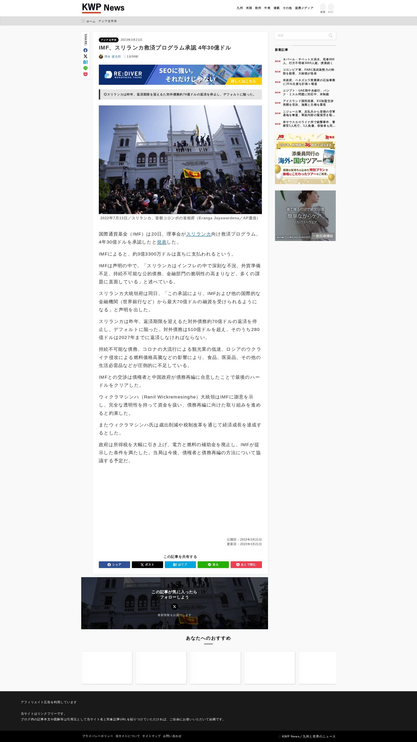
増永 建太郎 (112, 56)
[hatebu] (85, 62)
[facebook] (85, 50)
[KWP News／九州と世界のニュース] (103, 8)
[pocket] (85, 74)
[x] (85, 56)
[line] (85, 68)
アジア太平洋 (109, 40)
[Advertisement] (139, 501)
